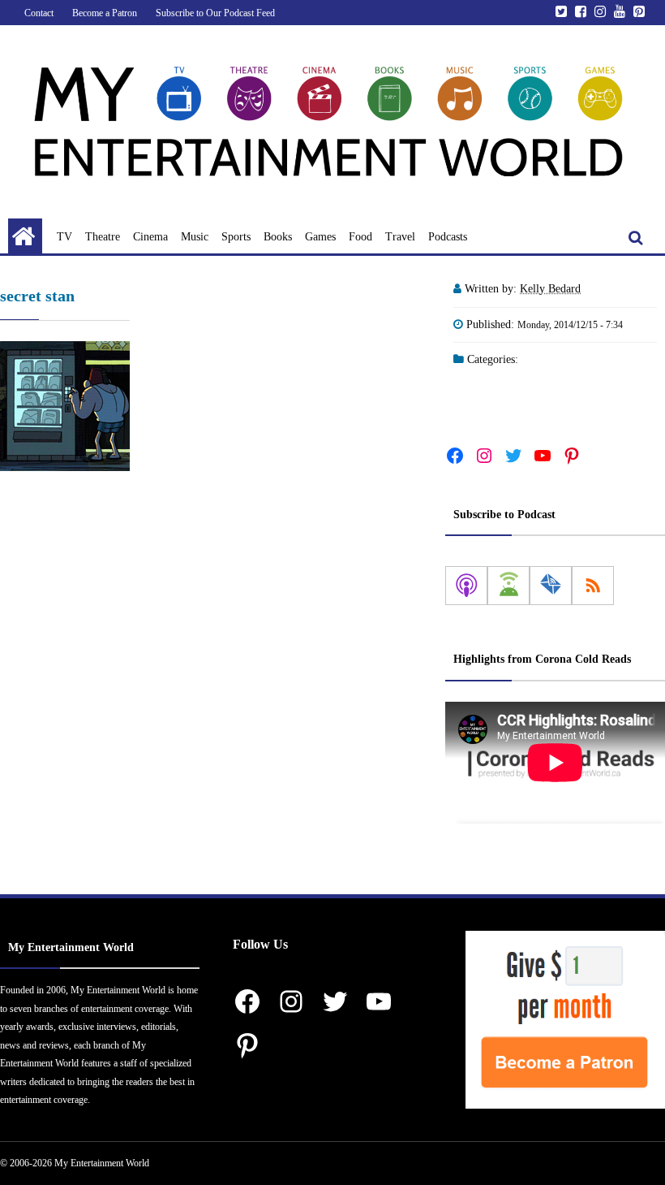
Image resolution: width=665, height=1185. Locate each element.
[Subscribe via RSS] (593, 585)
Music (194, 237)
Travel (400, 237)
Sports (236, 237)
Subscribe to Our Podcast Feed (215, 13)
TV (64, 237)
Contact (39, 13)
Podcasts (447, 237)
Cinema (150, 237)
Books (278, 237)
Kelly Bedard (550, 289)
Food (360, 237)
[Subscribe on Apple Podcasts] (466, 585)
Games (320, 237)
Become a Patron (104, 13)
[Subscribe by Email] (551, 585)
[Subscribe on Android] (508, 585)
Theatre (102, 237)
